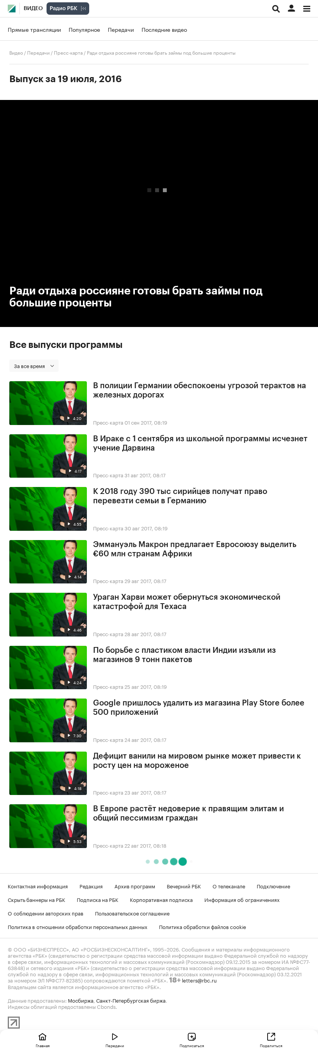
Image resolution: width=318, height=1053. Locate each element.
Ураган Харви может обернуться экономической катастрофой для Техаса (186, 602)
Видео (33, 8)
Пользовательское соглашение (132, 913)
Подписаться (192, 1045)
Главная (43, 1045)
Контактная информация (38, 886)
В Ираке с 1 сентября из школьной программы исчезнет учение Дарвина (200, 443)
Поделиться (271, 1045)
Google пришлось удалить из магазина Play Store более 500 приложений (198, 707)
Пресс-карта (68, 52)
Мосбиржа (80, 1000)
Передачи (121, 29)
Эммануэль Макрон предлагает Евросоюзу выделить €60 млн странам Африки (194, 549)
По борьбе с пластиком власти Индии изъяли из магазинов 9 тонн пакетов (184, 655)
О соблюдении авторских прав (45, 913)
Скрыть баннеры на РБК (36, 899)
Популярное (84, 29)
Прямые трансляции (34, 29)
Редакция (91, 886)
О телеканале (229, 886)
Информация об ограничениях (242, 899)
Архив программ (134, 886)
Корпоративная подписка (161, 899)
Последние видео (164, 29)
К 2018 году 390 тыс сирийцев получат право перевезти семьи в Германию (180, 496)
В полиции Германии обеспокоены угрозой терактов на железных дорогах (199, 390)
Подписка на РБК (97, 899)
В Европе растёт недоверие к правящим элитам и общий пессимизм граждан (188, 813)
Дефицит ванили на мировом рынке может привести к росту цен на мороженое (197, 760)
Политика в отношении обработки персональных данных (77, 926)
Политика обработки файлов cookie (202, 926)
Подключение (273, 886)
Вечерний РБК (184, 886)
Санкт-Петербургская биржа (131, 1000)
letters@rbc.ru (199, 980)
